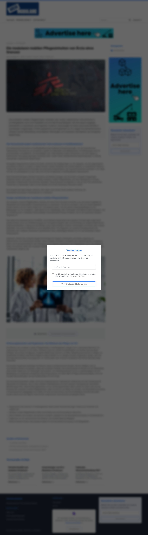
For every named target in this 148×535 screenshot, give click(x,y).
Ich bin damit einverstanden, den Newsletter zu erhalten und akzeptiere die (75, 275)
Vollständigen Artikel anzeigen (74, 284)
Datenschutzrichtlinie (76, 276)
